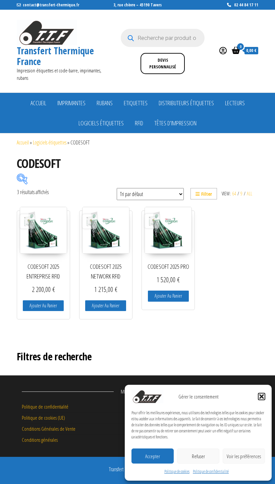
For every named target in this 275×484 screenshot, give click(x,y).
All (249, 193)
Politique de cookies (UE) (43, 417)
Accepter (152, 456)
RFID (139, 123)
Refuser (198, 456)
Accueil (38, 103)
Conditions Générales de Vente (48, 428)
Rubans (105, 103)
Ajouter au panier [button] (43, 305)
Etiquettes (136, 103)
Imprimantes (71, 103)
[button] (261, 396)
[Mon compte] (223, 50)
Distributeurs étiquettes (186, 103)
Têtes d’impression (175, 123)
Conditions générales (40, 439)
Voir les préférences (244, 456)
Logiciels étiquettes (101, 123)
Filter (206, 194)
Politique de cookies (176, 471)
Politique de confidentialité (211, 471)
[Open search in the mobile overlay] (162, 37)
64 (234, 193)
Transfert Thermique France (55, 56)
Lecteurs (235, 103)
